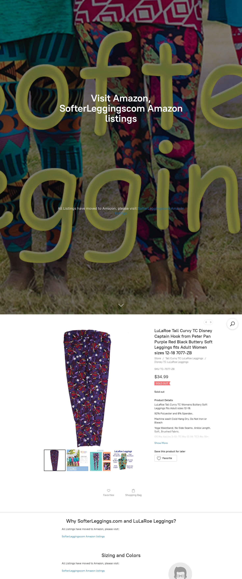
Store (157, 358)
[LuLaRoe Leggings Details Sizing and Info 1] (77, 460)
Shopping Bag (133, 495)
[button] (165, 458)
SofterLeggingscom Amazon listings (83, 536)
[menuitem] (206, 322)
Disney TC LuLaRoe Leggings (171, 361)
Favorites (108, 495)
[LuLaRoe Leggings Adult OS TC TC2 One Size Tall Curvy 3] (123, 460)
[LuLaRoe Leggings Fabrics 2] (100, 460)
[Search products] (232, 324)
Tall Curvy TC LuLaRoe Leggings (184, 358)
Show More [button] (161, 443)
